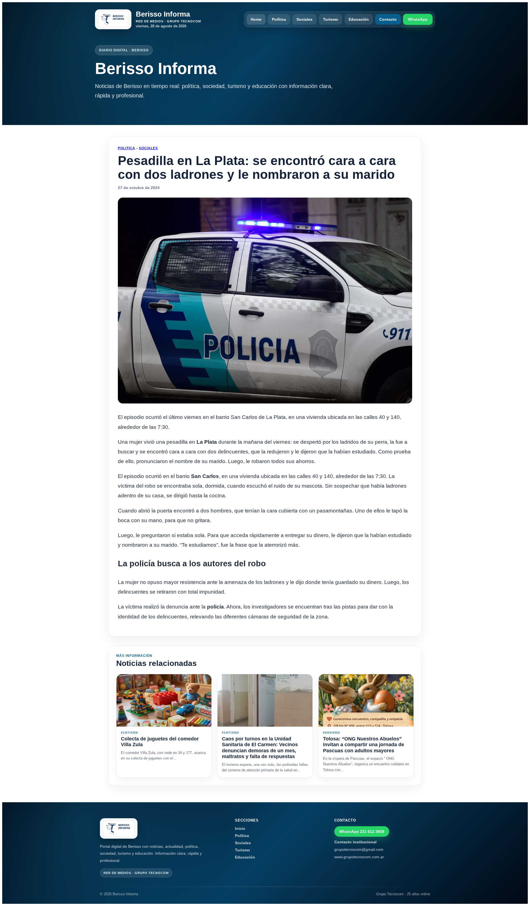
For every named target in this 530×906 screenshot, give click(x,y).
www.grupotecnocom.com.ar (359, 857)
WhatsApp (418, 19)
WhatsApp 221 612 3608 (361, 831)
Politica (126, 148)
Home (256, 19)
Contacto (388, 19)
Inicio (240, 828)
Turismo (330, 19)
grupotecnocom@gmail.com (358, 849)
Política (279, 19)
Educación (359, 19)
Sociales (304, 19)
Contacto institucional (355, 842)
